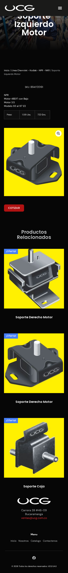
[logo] (20, 8)
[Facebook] (34, 558)
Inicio (6, 70)
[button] (60, 8)
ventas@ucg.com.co (34, 518)
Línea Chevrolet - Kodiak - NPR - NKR (30, 70)
